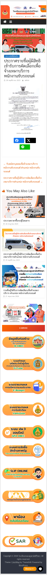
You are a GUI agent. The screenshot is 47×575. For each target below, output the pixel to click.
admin (27, 80)
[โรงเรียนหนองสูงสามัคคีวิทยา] (5, 22)
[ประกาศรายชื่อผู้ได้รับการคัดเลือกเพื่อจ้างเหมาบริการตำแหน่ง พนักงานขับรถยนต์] (23, 230)
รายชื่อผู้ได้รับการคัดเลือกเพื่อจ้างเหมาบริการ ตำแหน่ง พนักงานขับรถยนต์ (21, 292)
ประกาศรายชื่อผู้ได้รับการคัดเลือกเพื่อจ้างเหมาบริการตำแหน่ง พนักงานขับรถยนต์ (23, 179)
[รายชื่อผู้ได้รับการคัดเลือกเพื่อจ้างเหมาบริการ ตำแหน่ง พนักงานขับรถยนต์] (23, 266)
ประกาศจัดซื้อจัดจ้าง (11, 56)
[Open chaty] (40, 569)
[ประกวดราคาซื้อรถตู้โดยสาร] (23, 197)
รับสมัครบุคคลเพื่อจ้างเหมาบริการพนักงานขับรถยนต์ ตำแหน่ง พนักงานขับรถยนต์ (21, 167)
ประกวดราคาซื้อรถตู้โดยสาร (16, 220)
